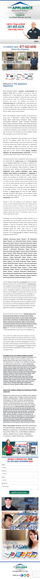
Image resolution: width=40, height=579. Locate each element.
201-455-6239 (15, 26)
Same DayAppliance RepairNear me (29, 503)
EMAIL (3, 477)
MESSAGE (4, 483)
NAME (3, 464)
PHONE (4, 471)
